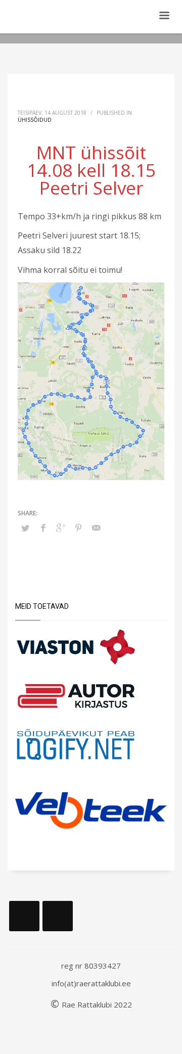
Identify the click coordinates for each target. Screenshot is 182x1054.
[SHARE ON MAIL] (96, 527)
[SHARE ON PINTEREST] (78, 527)
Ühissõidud (35, 119)
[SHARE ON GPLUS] (60, 527)
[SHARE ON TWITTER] (25, 528)
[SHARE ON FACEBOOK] (43, 527)
